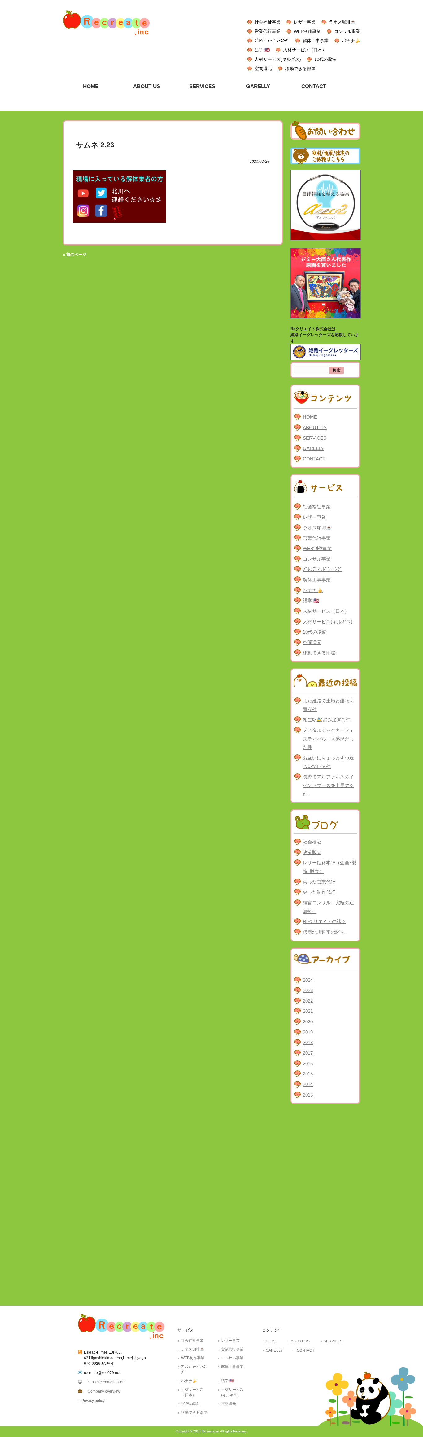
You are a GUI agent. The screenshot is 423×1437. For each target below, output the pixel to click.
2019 (308, 1032)
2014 (308, 1084)
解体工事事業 (316, 40)
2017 (308, 1053)
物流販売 (312, 852)
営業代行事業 (268, 31)
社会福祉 (312, 841)
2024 (308, 980)
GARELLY (313, 448)
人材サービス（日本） (304, 49)
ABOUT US (315, 427)
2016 (308, 1063)
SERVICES (314, 438)
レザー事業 (305, 22)
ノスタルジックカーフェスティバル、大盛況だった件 (328, 738)
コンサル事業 (347, 31)
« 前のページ (74, 254)
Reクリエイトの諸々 (324, 921)
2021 (308, 1011)
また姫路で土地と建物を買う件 (328, 705)
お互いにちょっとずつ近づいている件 (328, 762)
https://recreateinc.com (106, 1382)
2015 (308, 1073)
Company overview (104, 1391)
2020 (308, 1021)
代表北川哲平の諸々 (324, 932)
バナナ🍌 (351, 40)
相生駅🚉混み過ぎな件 (327, 719)
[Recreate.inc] (106, 36)
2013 (308, 1094)
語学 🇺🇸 (262, 49)
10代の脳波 (325, 59)
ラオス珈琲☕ (342, 22)
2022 (308, 1000)
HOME (310, 417)
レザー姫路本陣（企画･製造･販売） (329, 867)
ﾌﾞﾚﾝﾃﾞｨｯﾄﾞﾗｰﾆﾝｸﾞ (272, 40)
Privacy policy (93, 1401)
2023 (308, 990)
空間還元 (263, 68)
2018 (308, 1042)
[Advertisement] (325, 1203)
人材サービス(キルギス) (278, 59)
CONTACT (314, 458)
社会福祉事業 (268, 22)
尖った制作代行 (319, 892)
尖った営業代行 (319, 881)
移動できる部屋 (300, 68)
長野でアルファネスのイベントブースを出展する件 (328, 785)
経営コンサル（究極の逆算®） (328, 907)
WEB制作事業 (307, 31)
